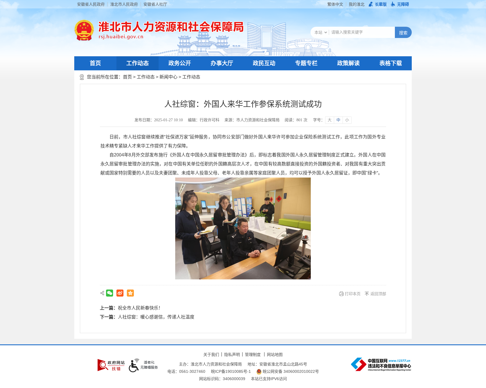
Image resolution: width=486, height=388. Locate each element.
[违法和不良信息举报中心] (381, 364)
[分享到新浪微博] (119, 293)
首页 (95, 63)
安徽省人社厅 (155, 4)
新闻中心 (168, 77)
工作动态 (137, 63)
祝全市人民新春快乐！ (140, 308)
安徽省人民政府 (91, 4)
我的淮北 (356, 4)
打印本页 (353, 293)
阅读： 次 (296, 120)
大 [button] (330, 120)
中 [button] (338, 120)
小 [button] (347, 120)
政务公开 (179, 63)
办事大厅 (222, 63)
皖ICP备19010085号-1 (231, 371)
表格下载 (390, 63)
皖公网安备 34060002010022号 (290, 371)
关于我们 (211, 354)
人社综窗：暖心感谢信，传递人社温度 (156, 317)
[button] (378, 4)
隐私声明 (232, 354)
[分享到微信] (109, 293)
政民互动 (264, 63)
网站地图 (275, 354)
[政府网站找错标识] (111, 365)
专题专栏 (306, 63)
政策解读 (348, 63)
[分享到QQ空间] (130, 293)
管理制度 (253, 354)
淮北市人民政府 (124, 4)
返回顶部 (378, 293)
